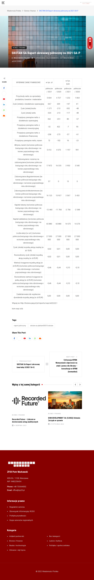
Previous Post (25, 361)
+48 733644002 (19, 487)
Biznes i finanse (18, 415)
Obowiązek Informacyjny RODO (22, 511)
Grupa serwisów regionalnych (21, 520)
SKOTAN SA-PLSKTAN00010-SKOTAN (41, 326)
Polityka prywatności (17, 516)
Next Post (70, 357)
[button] (75, 385)
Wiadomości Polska (22, 58)
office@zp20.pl (19, 490)
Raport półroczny (20, 326)
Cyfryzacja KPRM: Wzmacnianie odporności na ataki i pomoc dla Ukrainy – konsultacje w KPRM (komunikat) (66, 366)
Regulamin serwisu (17, 507)
